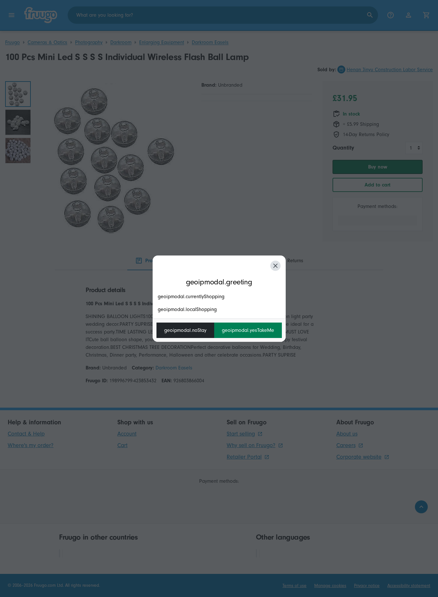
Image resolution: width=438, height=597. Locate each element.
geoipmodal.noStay (185, 330)
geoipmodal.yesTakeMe (248, 330)
